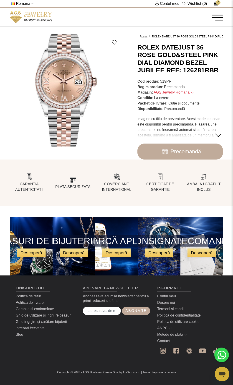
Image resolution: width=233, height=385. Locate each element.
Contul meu (166, 296)
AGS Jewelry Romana (172, 92)
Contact (163, 341)
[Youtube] (202, 350)
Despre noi (166, 302)
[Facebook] (176, 350)
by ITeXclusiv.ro (129, 372)
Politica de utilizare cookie (178, 322)
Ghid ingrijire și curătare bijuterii (41, 322)
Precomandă (185, 151)
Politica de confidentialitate (179, 315)
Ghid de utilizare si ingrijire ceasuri (43, 315)
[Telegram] (189, 350)
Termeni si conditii (171, 309)
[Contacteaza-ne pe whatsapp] (221, 355)
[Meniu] (217, 17)
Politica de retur (28, 296)
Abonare (136, 311)
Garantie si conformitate (35, 309)
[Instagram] (163, 350)
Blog (19, 334)
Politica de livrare (30, 302)
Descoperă (31, 252)
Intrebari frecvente (30, 328)
